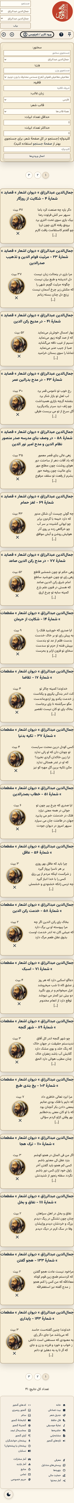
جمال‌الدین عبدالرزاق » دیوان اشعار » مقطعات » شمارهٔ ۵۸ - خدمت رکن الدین (37, 908)
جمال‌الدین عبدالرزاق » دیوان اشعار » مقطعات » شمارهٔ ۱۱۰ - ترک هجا (37, 1141)
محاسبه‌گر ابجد (18, 1431)
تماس (23, 1474)
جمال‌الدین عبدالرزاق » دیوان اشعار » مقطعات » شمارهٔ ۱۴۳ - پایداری (37, 1315)
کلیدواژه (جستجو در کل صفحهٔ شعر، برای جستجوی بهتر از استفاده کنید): (37, 141)
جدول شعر (55, 1415)
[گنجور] (62, 11)
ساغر (24, 1415)
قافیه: (37, 82)
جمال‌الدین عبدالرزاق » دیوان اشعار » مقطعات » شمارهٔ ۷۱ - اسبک (37, 966)
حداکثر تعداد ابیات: (37, 128)
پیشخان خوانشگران (16, 1441)
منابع (24, 1469)
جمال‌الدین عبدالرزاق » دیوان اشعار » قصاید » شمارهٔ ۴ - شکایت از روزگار (37, 195)
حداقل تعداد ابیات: (37, 117)
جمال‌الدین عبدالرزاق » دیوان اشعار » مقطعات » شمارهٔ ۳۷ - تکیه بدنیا (37, 733)
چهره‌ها (57, 1470)
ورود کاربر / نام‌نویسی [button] (39, 34)
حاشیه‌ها (56, 1431)
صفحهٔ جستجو (42, 143)
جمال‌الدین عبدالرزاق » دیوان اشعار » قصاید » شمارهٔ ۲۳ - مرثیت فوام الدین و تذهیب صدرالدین (37, 257)
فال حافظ (56, 1420)
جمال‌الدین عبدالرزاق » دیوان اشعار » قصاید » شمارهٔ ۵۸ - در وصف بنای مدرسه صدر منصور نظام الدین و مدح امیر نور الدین (37, 438)
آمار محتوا (56, 1481)
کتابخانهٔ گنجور (19, 1420)
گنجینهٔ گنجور (19, 1425)
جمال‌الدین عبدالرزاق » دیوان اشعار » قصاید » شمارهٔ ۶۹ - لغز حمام (37, 499)
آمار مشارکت (20, 1459)
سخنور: (37, 47)
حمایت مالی (55, 1475)
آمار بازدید (21, 1464)
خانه (58, 1405)
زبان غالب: (37, 93)
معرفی (57, 1460)
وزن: (37, 65)
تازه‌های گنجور (54, 1441)
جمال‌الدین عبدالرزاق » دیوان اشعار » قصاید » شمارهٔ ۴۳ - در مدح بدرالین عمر (37, 377)
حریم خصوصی (19, 1480)
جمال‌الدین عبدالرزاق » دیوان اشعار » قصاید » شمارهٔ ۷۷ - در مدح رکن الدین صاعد (37, 558)
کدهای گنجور (20, 1405)
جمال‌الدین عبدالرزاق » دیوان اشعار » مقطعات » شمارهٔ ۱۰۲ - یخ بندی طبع (37, 1083)
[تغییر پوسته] (8, 1494)
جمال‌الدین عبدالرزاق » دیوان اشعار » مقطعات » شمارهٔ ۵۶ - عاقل (37, 849)
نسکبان (22, 1451)
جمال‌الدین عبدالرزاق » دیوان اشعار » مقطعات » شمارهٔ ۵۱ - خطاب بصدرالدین (37, 791)
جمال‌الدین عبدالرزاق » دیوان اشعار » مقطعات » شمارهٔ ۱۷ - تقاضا (37, 674)
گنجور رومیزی (19, 1410)
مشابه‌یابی (55, 1436)
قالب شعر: (37, 105)
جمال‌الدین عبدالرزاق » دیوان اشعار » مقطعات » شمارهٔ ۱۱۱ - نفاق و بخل (37, 1199)
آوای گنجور (21, 1436)
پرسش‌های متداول (51, 1465)
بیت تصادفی (54, 1410)
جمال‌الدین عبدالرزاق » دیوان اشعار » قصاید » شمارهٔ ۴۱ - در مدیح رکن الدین (37, 318)
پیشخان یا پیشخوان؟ (15, 1446)
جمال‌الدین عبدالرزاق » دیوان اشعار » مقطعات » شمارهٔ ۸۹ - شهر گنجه (37, 1024)
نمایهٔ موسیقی (53, 1425)
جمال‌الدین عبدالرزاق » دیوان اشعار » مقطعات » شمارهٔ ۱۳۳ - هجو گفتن (37, 1257)
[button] (69, 34)
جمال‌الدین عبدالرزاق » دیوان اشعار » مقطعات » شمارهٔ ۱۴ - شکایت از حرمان (37, 616)
